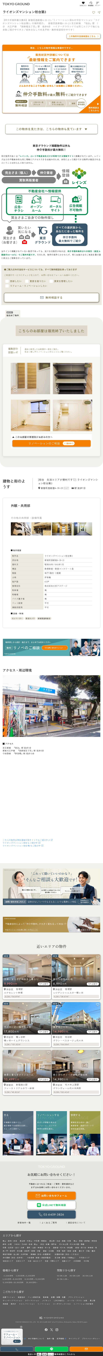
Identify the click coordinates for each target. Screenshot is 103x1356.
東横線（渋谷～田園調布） (41, 1254)
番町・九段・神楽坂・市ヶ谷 (38, 1247)
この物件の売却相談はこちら (82, 36)
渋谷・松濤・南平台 (48, 1244)
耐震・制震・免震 (58, 1297)
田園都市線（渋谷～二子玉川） (67, 1254)
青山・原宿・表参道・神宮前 (85, 1241)
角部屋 (5, 1304)
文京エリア (20, 1261)
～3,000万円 (8, 1276)
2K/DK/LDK (75, 1276)
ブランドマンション (76, 1297)
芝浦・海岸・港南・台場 (66, 1251)
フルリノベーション (27, 1304)
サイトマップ (74, 1338)
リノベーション (44, 1304)
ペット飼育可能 (34, 1297)
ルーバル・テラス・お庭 (77, 1300)
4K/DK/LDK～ (63, 1279)
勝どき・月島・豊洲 (87, 1251)
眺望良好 (21, 1297)
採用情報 (60, 1338)
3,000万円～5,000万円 (25, 1276)
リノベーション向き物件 (83, 1304)
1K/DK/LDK (62, 1276)
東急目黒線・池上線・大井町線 (15, 1254)
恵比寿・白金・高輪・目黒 (60, 1241)
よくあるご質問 (49, 1222)
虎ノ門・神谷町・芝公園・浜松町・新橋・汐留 (21, 1251)
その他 (86, 1261)
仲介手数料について (36, 1338)
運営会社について (76, 1222)
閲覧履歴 (90, 5)
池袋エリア (66, 1261)
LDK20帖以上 (59, 1300)
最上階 (92, 1300)
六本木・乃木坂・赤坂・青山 (26, 1244)
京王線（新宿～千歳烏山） (65, 1257)
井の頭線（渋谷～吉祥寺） (13, 1257)
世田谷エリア (8, 1261)
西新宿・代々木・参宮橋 (63, 1247)
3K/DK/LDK (88, 1276)
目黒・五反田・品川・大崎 (13, 1247)
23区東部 (77, 1261)
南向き (13, 1304)
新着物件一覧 (24, 1222)
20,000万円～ (32, 1282)
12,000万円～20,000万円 (13, 1282)
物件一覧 (50, 1338)
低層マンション (9, 1297)
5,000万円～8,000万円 (12, 1279)
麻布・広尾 (7, 1244)
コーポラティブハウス (62, 1304)
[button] (6, 706)
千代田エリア (84, 1257)
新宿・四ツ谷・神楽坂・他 (86, 1247)
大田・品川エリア (35, 1261)
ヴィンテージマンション (12, 1300)
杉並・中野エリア (52, 1261)
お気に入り (83, 5)
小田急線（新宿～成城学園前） (39, 1257)
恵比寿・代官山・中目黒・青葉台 (33, 1241)
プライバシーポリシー (91, 1338)
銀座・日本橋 (48, 1251)
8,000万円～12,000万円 (35, 1279)
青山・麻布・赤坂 (10, 1241)
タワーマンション (32, 1300)
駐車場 (45, 1297)
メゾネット (46, 1300)
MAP (66, 488)
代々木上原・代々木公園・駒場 (71, 1244)
